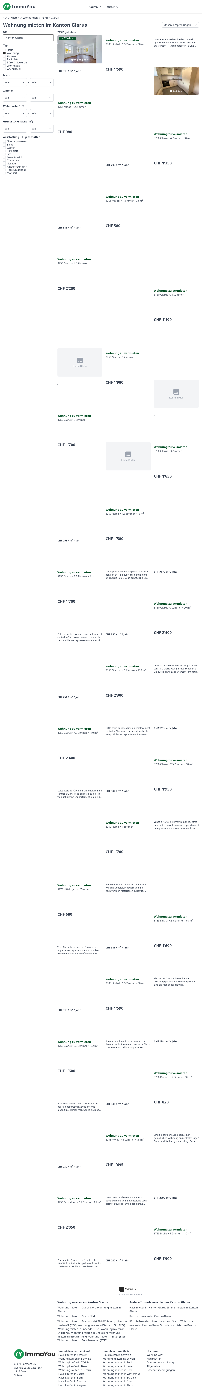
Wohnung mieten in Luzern (119, 1366)
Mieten (15, 17)
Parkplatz (12, 59)
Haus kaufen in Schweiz (72, 1355)
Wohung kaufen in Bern (72, 1366)
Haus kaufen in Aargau (72, 1385)
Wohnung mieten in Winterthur (121, 1374)
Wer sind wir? (155, 1355)
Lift (9, 154)
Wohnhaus (13, 65)
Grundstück (14, 69)
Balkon (11, 144)
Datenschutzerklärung (160, 1362)
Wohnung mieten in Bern (118, 1370)
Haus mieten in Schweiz (117, 1355)
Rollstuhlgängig (16, 170)
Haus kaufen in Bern (70, 1377)
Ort (5, 32)
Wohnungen (30, 17)
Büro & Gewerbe (17, 62)
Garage (11, 163)
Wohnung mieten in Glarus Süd (76, 1316)
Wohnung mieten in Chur (118, 1381)
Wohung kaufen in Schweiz (74, 1358)
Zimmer (11, 56)
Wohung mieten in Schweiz (119, 1358)
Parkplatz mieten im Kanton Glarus (150, 1316)
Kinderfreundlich (17, 166)
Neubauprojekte (17, 141)
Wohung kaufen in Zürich (73, 1362)
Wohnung (13, 53)
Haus (10, 50)
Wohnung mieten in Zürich (118, 1362)
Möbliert (12, 173)
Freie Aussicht (15, 157)
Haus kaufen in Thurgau (72, 1381)
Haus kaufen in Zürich (71, 1374)
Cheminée (13, 160)
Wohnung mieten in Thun (118, 1385)
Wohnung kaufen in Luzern (74, 1370)
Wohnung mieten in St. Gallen (120, 1377)
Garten (11, 147)
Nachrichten (154, 1358)
